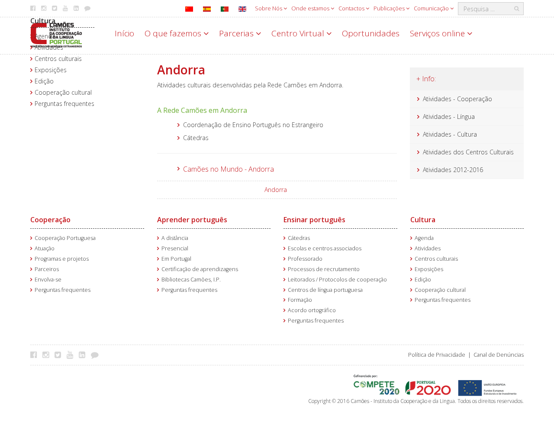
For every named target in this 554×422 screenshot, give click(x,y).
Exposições (51, 70)
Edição (44, 81)
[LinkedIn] (84, 354)
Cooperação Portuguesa (65, 238)
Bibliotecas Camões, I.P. (191, 279)
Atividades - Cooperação (457, 99)
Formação (300, 300)
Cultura (42, 21)
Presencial (174, 248)
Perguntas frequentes (64, 103)
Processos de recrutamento (324, 269)
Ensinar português (314, 219)
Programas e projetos (62, 258)
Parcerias (237, 33)
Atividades (49, 47)
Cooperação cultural (63, 92)
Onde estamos (311, 8)
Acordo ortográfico (312, 310)
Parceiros (47, 269)
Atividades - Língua (449, 116)
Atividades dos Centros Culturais (468, 152)
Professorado (305, 258)
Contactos (352, 8)
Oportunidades (370, 33)
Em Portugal (176, 258)
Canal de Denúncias (498, 354)
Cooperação (50, 219)
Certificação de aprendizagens (199, 269)
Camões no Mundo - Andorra (228, 169)
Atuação (45, 248)
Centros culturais (58, 58)
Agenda (45, 36)
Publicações (390, 8)
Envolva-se (48, 279)
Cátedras (299, 238)
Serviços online (438, 33)
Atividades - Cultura (450, 134)
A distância (174, 238)
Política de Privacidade (436, 354)
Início (124, 33)
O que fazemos (174, 33)
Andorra (275, 189)
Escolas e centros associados (324, 248)
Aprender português (192, 219)
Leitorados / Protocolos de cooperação (337, 279)
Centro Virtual (298, 33)
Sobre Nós (269, 8)
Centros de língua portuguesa (325, 290)
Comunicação (432, 8)
